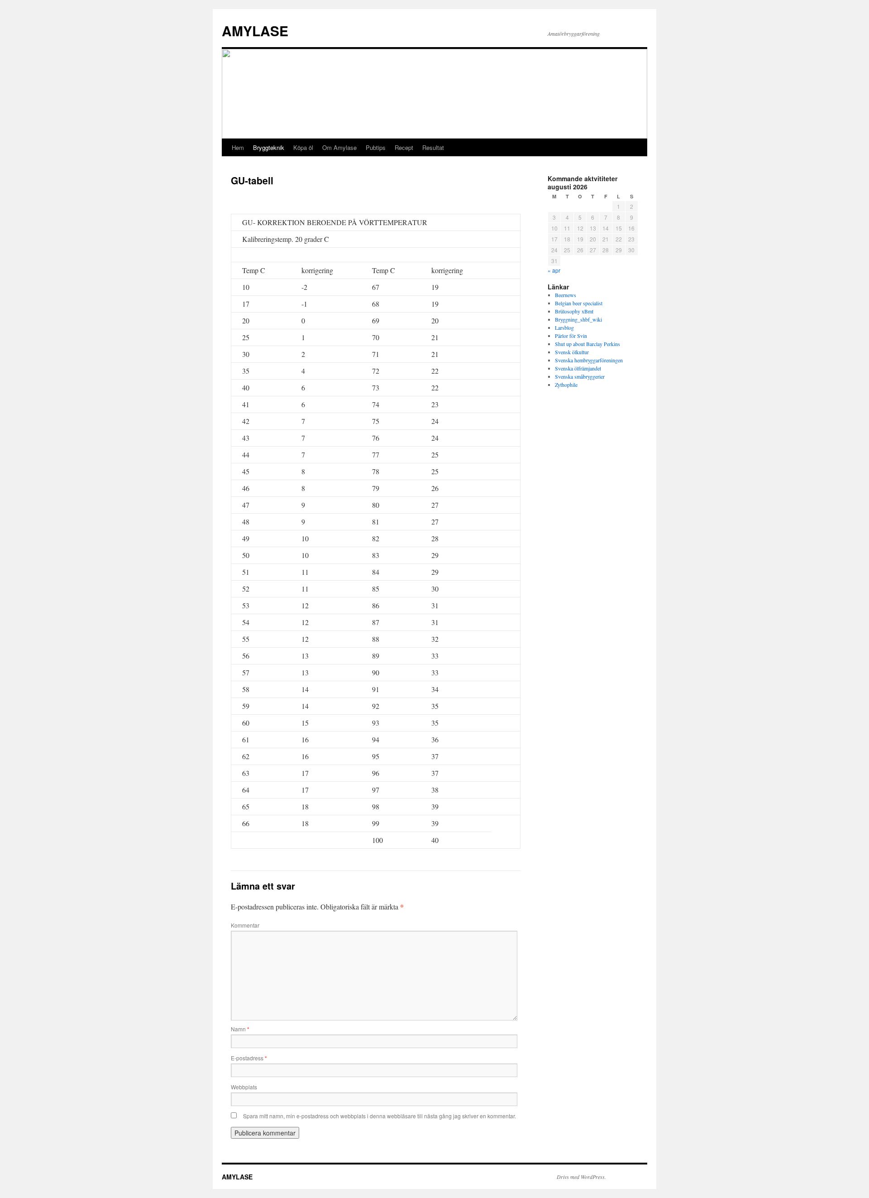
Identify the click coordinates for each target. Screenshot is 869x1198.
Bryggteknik (268, 147)
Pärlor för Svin (571, 335)
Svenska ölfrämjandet (578, 368)
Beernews (565, 294)
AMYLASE (255, 30)
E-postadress (249, 1058)
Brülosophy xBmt (574, 311)
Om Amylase (339, 147)
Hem (238, 147)
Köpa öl (303, 147)
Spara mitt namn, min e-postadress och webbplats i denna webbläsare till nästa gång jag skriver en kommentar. (379, 1116)
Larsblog (564, 327)
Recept (404, 147)
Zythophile (566, 384)
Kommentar (245, 925)
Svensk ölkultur (572, 352)
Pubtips (376, 147)
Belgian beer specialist (578, 303)
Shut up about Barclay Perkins (587, 343)
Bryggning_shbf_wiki (578, 319)
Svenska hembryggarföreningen (589, 360)
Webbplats (244, 1087)
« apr (554, 270)
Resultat (433, 147)
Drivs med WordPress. (581, 1176)
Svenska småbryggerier (580, 376)
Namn (240, 1029)
